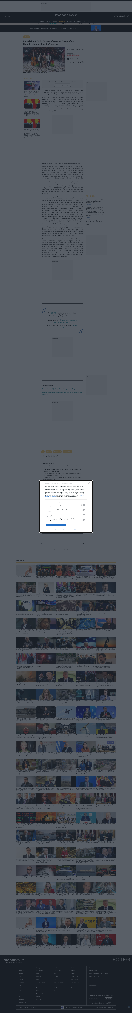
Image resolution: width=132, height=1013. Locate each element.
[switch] (83, 505)
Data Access (66, 529)
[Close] (89, 483)
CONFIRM (56, 525)
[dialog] (66, 506)
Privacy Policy (74, 529)
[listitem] (66, 502)
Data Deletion (58, 529)
